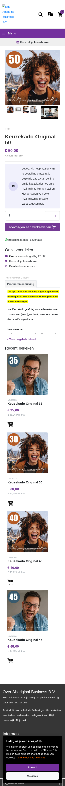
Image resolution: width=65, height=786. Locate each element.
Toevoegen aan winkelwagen (30, 227)
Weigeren (32, 776)
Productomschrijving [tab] (20, 284)
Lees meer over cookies (31, 757)
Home (7, 129)
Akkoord (32, 767)
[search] (40, 14)
